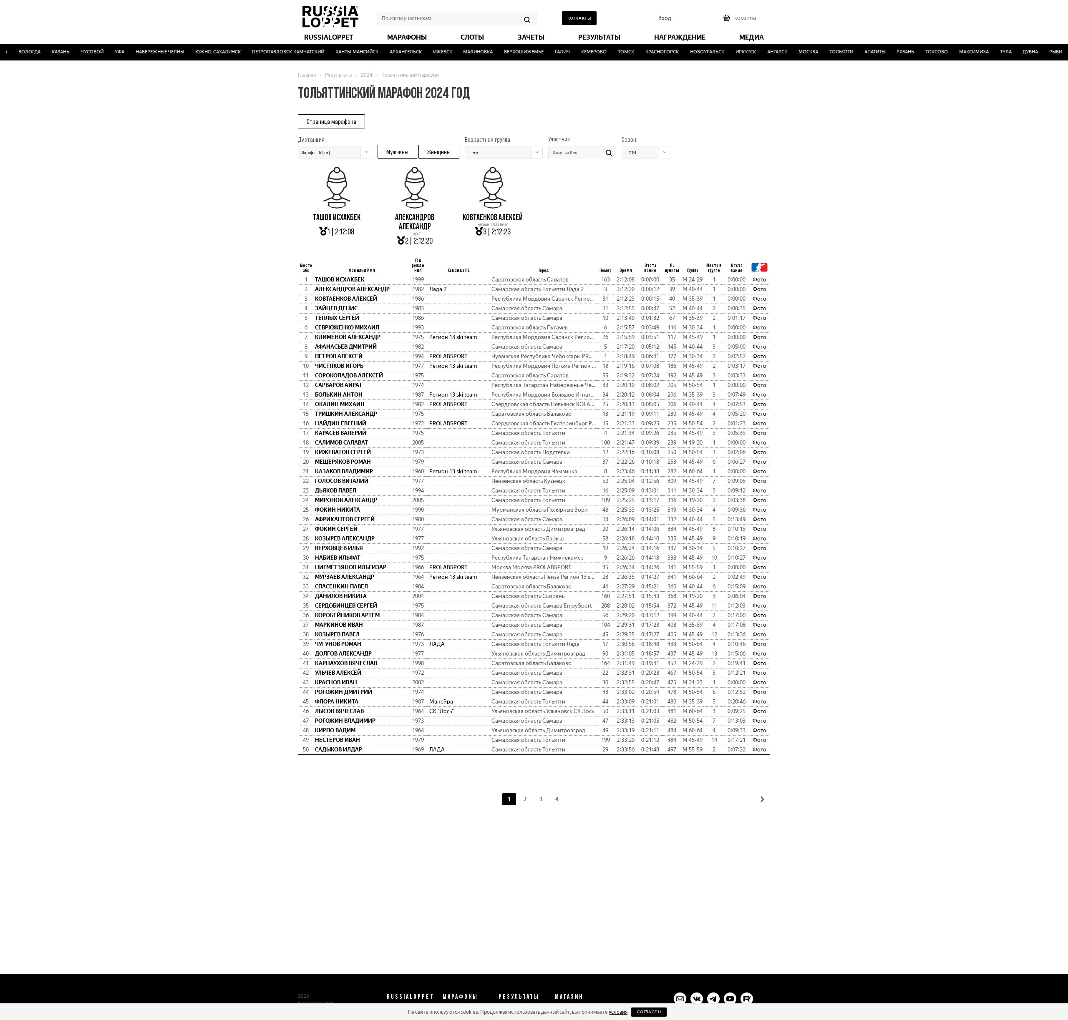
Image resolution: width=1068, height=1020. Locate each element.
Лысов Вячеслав (339, 711)
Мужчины (397, 152)
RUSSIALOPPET (410, 996)
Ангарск (767, 52)
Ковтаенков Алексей (493, 217)
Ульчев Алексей (338, 673)
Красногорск (652, 52)
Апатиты (864, 52)
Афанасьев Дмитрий (346, 347)
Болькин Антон (339, 395)
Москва (798, 52)
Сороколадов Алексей (349, 375)
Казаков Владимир (344, 471)
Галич (552, 52)
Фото (759, 279)
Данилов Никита (341, 596)
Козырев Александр (345, 538)
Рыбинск (1050, 52)
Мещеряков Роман (343, 462)
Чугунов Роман (338, 644)
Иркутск (735, 52)
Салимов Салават (341, 443)
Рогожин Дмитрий (343, 692)
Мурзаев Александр (344, 577)
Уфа (109, 52)
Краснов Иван (336, 682)
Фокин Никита (337, 510)
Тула (995, 52)
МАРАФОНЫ (460, 996)
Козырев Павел (337, 634)
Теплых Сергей (337, 318)
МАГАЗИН (569, 996)
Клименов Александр (347, 337)
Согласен (649, 1012)
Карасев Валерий (340, 433)
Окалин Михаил (339, 404)
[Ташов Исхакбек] (337, 205)
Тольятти (831, 52)
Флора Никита (336, 701)
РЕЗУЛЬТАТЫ (519, 996)
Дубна (1020, 52)
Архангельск (395, 52)
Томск (616, 52)
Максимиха (963, 52)
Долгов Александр (343, 654)
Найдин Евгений (340, 423)
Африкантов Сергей (345, 519)
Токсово (926, 52)
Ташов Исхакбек (336, 217)
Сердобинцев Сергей (346, 606)
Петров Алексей (339, 356)
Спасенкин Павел (341, 586)
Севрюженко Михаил (347, 327)
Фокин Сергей (336, 529)
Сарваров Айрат (338, 385)
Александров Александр (414, 222)
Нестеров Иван (337, 740)
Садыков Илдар (338, 749)
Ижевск (432, 52)
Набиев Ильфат (337, 558)
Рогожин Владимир (345, 721)
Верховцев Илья (339, 548)
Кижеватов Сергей (343, 452)
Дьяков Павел (335, 490)
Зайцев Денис (336, 308)
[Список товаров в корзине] (740, 21)
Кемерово (584, 52)
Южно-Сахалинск (208, 52)
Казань (50, 52)
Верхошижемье (514, 52)
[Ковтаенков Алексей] (493, 205)
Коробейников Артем (347, 615)
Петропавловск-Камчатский (278, 52)
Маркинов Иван (339, 625)
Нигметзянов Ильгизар (350, 567)
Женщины (439, 152)
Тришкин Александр (346, 414)
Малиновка (468, 52)
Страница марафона (331, 121)
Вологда (19, 52)
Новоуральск (697, 52)
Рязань (895, 52)
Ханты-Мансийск (346, 52)
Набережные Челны (150, 52)
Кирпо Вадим (335, 730)
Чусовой (82, 52)
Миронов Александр (346, 500)
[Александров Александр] (415, 205)
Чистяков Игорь (339, 366)
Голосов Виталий (341, 481)
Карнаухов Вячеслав (346, 663)
